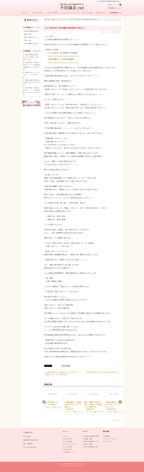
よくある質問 (53, 12)
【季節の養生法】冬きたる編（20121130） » (103, 372)
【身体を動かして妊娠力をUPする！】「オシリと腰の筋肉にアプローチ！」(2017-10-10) (31, 91)
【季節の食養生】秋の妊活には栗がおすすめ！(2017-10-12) (31, 82)
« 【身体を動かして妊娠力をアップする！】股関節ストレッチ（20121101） (61, 373)
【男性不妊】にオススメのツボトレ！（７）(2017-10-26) (31, 75)
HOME (48, 19)
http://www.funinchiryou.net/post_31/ (63, 62)
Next (120, 402)
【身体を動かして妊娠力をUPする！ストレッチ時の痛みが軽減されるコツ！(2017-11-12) (31, 66)
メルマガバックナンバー (71, 12)
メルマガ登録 (88, 12)
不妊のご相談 (27, 40)
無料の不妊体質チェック (31, 37)
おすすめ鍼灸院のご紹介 (31, 43)
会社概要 (107, 436)
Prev (44, 402)
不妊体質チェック (116, 12)
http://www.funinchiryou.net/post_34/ (63, 56)
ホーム (25, 12)
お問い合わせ (101, 12)
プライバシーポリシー (111, 438)
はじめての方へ (39, 12)
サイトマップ (108, 441)
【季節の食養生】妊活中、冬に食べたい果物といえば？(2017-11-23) (31, 57)
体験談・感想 (27, 34)
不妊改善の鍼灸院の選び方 (31, 31)
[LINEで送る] (66, 366)
